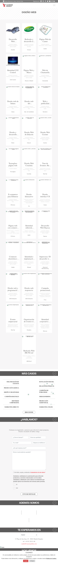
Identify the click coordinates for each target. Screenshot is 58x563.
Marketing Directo (11, 407)
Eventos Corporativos (29, 326)
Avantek (13, 49)
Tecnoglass (13, 171)
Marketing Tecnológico (12, 45)
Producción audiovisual (29, 199)
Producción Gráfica (27, 355)
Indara (12, 111)
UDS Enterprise (13, 298)
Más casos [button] (29, 373)
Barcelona (10, 1)
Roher (12, 142)
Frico (45, 299)
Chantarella (45, 80)
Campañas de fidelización (45, 296)
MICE (45, 170)
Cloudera (29, 330)
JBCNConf (29, 361)
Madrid (6, 1)
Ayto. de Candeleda (29, 111)
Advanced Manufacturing (45, 268)
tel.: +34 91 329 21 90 (29, 541)
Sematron (45, 111)
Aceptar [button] (25, 560)
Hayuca (45, 236)
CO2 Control (13, 79)
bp (29, 206)
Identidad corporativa (28, 45)
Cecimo (45, 142)
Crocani (29, 49)
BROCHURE (29, 412)
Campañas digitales (13, 44)
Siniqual (29, 267)
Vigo (22, 1)
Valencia (18, 1)
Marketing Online (28, 200)
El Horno (13, 236)
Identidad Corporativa (29, 44)
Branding (29, 46)
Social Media (41, 45)
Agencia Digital (13, 46)
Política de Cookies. (51, 558)
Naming (8, 76)
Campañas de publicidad (45, 293)
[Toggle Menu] (54, 5)
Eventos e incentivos (45, 201)
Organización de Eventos (45, 168)
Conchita (29, 173)
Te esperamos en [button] (29, 529)
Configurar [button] (32, 560)
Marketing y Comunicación (44, 169)
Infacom (29, 142)
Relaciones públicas (46, 386)
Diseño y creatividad (29, 230)
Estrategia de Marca (45, 327)
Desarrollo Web (43, 107)
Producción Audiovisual (29, 201)
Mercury (45, 331)
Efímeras (13, 204)
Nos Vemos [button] (29, 550)
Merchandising (44, 396)
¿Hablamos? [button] (29, 419)
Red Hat (45, 173)
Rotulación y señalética (29, 263)
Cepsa (45, 204)
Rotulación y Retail (46, 382)
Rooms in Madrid (29, 80)
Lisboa (14, 1)
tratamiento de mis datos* (38, 472)
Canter (45, 48)
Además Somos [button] (29, 502)
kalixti (29, 235)
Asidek (12, 267)
